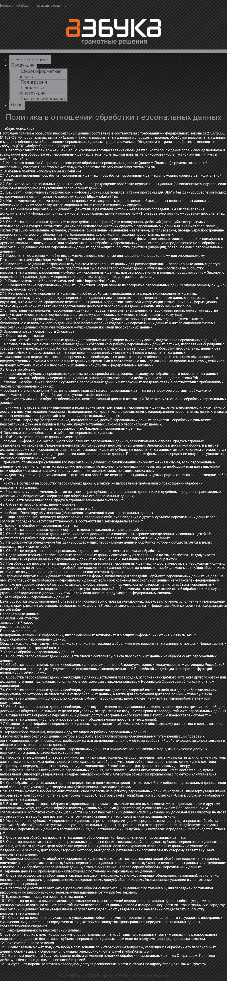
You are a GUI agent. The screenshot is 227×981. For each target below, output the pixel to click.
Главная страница (30, 59)
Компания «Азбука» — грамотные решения (33, 5)
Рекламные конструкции (32, 90)
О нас (16, 104)
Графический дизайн (43, 98)
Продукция (22, 65)
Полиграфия (34, 82)
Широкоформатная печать (39, 74)
